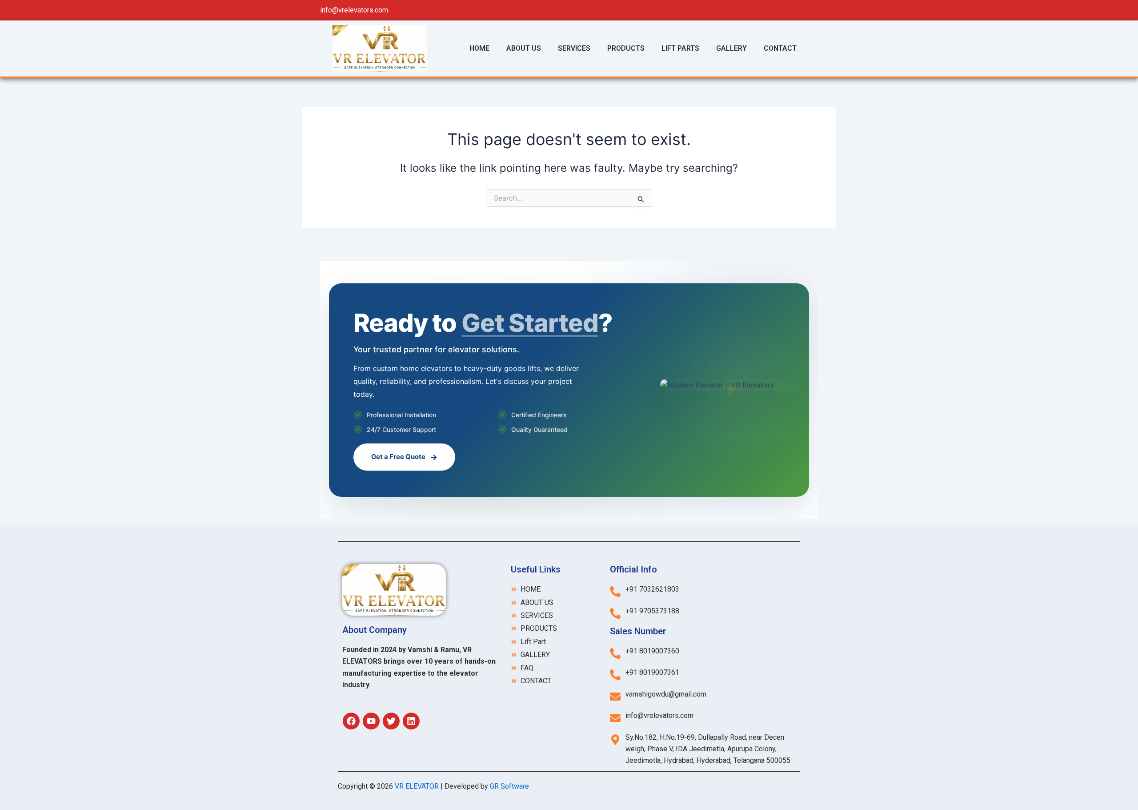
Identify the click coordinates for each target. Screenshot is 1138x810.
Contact (780, 48)
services (574, 48)
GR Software (511, 786)
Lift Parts (680, 48)
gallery (731, 48)
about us (523, 48)
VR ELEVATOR (417, 786)
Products (626, 48)
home (479, 48)
